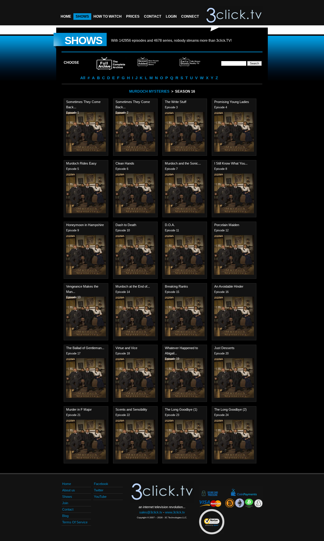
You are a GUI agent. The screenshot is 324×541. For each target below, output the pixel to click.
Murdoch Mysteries (149, 91)
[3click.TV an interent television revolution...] (234, 15)
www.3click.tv (175, 512)
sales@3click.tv (150, 512)
